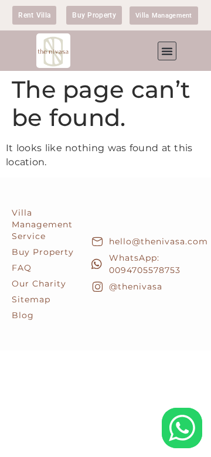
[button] (167, 51)
